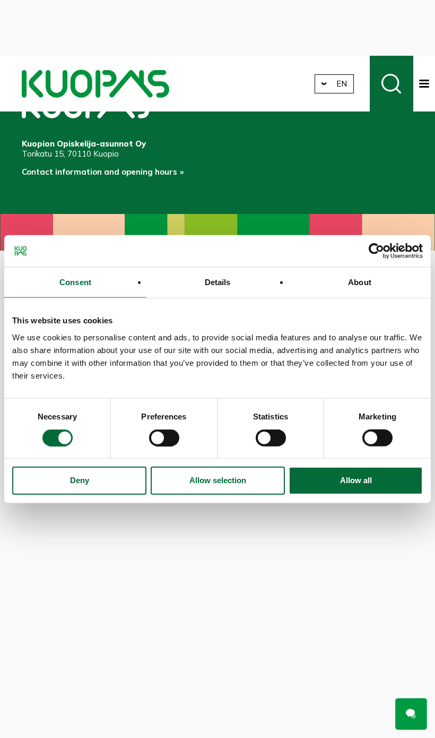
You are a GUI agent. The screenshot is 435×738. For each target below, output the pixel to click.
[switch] (164, 437)
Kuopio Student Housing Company (95, 83)
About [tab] (359, 282)
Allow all (356, 480)
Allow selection (217, 480)
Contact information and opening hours (99, 172)
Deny (79, 480)
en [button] (341, 84)
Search (392, 83)
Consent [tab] (75, 282)
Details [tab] (218, 282)
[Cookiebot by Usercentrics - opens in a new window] (376, 251)
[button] (424, 83)
